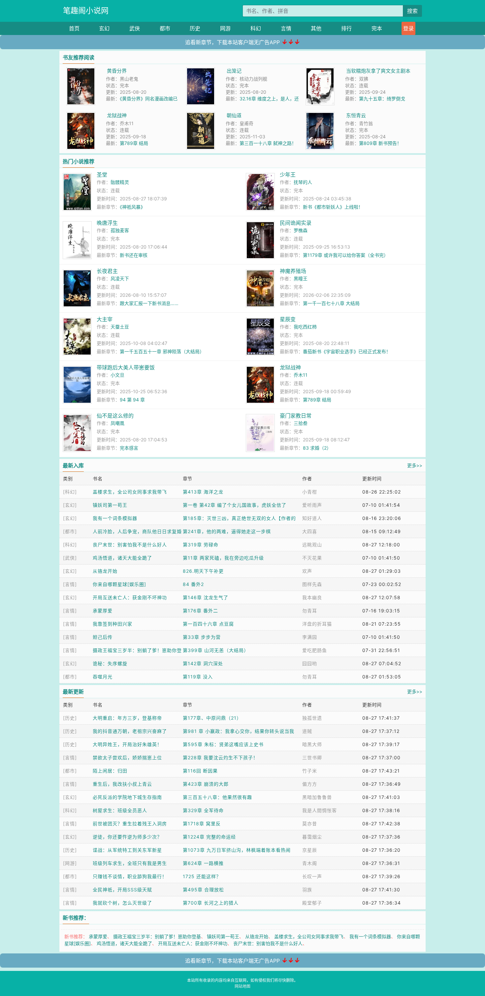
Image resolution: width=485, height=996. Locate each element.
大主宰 (105, 319)
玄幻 (104, 28)
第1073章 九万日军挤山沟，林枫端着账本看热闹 (237, 850)
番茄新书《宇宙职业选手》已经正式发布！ (347, 351)
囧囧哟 (309, 663)
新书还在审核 (133, 255)
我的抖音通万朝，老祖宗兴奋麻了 (130, 731)
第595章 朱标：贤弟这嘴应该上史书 (223, 744)
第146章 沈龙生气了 (205, 597)
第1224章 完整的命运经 (209, 837)
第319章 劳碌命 (200, 544)
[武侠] (70, 558)
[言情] (70, 584)
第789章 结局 (134, 143)
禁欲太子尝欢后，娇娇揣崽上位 (127, 757)
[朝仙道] (200, 115)
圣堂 (102, 174)
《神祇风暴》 (132, 207)
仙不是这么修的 (115, 415)
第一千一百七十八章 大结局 (331, 303)
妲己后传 (103, 637)
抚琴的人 (303, 182)
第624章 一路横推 (203, 863)
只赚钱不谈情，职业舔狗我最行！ (130, 876)
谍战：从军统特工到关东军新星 (127, 850)
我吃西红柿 (305, 326)
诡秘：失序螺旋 (110, 663)
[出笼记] (200, 71)
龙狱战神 (117, 115)
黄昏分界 (117, 71)
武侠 (134, 28)
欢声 (307, 571)
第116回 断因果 (200, 770)
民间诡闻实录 (295, 223)
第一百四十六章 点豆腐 (208, 624)
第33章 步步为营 (202, 637)
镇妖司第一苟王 (110, 505)
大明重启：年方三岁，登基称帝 (127, 718)
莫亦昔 (309, 823)
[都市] (70, 531)
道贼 (307, 731)
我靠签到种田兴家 (112, 624)
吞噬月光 (103, 676)
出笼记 (234, 71)
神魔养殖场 (293, 271)
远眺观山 (312, 544)
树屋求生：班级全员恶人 (120, 810)
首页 (74, 28)
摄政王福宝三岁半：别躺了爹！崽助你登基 (157, 936)
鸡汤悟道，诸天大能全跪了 (122, 558)
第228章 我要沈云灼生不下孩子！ (220, 757)
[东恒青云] (320, 115)
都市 (165, 28)
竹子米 (309, 770)
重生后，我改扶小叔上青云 (122, 784)
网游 (225, 28)
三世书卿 (312, 757)
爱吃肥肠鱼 (314, 650)
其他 (316, 28)
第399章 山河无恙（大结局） (216, 650)
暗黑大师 (312, 744)
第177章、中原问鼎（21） (212, 718)
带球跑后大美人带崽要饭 (126, 367)
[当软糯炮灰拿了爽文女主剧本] (320, 71)
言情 (286, 28)
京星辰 (309, 850)
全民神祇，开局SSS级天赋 (122, 889)
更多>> (414, 465)
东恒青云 (356, 115)
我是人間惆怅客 (319, 810)
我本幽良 (312, 597)
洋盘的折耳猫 (317, 624)
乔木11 (300, 375)
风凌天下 (120, 278)
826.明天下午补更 (203, 571)
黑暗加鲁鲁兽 (317, 797)
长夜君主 (107, 271)
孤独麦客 (120, 230)
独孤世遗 (312, 718)
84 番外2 (193, 584)
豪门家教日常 (295, 415)
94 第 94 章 (132, 399)
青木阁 (309, 863)
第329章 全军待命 (203, 810)
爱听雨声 (312, 505)
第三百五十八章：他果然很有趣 (217, 797)
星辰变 (288, 319)
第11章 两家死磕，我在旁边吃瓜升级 (223, 558)
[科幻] (70, 492)
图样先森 (312, 584)
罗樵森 (300, 230)
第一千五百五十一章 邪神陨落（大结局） (162, 351)
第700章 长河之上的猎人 (211, 903)
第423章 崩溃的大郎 (206, 784)
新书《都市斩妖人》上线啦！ (333, 207)
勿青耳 (309, 610)
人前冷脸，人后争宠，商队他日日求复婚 (137, 531)
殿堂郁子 (312, 903)
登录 (408, 28)
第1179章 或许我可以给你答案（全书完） (345, 255)
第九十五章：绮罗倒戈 (382, 98)
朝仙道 (234, 115)
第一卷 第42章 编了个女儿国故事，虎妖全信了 (234, 505)
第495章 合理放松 (203, 889)
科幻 (255, 28)
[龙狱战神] (80, 115)
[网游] (70, 863)
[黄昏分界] (80, 71)
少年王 (288, 174)
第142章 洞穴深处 (203, 663)
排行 (346, 28)
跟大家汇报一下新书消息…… (149, 303)
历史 (195, 28)
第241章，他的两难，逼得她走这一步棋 (227, 531)
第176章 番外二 (200, 610)
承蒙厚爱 (103, 610)
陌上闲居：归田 (110, 770)
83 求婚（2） (317, 448)
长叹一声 (312, 876)
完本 (377, 28)
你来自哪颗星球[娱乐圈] (119, 584)
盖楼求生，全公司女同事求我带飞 (130, 492)
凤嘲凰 (117, 423)
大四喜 (309, 531)
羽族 (307, 889)
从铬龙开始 (105, 571)
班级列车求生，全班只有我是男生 (130, 863)
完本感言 (129, 448)
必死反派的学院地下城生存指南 (127, 797)
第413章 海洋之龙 (203, 492)
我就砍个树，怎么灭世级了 (122, 903)
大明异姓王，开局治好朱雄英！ (127, 744)
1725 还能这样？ (202, 876)
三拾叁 (300, 423)
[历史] (70, 718)
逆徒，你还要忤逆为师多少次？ (127, 837)
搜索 (412, 11)
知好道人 (312, 518)
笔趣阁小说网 (86, 10)
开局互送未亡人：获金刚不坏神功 (130, 597)
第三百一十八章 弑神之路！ (268, 143)
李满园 (309, 637)
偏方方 (309, 784)
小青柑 (309, 492)
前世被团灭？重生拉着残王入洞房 (130, 823)
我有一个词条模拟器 (115, 518)
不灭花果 (312, 558)
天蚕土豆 (120, 326)
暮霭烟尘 (312, 837)
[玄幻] (70, 505)
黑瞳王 (300, 278)
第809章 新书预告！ (380, 143)
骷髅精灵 (120, 182)
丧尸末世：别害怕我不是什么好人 (130, 544)
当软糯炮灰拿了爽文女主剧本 (378, 71)
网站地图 (242, 986)
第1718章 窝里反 (202, 823)
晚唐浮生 (107, 223)
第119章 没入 (198, 676)
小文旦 (117, 375)
